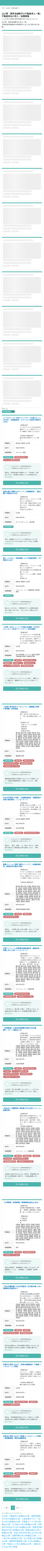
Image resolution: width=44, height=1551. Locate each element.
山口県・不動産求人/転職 (12, 1516)
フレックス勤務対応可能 (11, 460)
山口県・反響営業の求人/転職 (17, 1536)
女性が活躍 (7, 1158)
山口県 (8, 8)
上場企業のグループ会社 (11, 766)
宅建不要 (18, 660)
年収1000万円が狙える (11, 763)
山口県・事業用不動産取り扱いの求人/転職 (20, 1541)
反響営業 (36, 1156)
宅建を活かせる (29, 663)
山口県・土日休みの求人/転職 (17, 1524)
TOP (3, 8)
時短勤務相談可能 (27, 665)
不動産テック (18, 663)
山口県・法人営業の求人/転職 (28, 1538)
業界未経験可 (15, 8)
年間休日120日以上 (21, 457)
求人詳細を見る (22, 483)
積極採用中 (7, 663)
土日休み (7, 1071)
